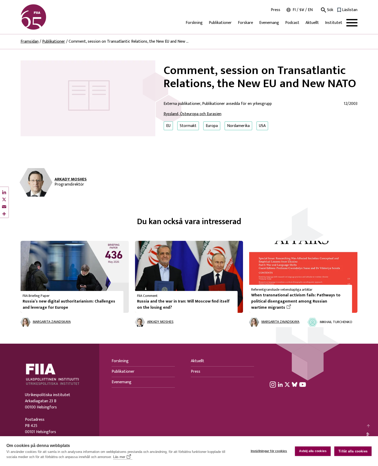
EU (168, 125)
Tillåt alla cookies (352, 451)
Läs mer (119, 457)
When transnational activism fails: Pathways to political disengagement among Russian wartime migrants (295, 301)
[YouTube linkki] (302, 384)
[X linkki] (287, 384)
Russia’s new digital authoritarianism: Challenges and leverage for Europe (69, 304)
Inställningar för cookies (269, 451)
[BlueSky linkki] (294, 384)
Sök (329, 10)
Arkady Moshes (71, 179)
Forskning (194, 22)
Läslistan (349, 10)
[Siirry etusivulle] (45, 17)
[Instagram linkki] (273, 384)
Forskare (245, 22)
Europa (212, 125)
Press (275, 10)
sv (301, 9)
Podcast (292, 22)
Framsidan (30, 41)
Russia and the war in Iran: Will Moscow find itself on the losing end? (183, 304)
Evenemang (269, 22)
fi (294, 9)
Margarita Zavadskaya (52, 322)
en (310, 9)
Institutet (333, 22)
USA (262, 125)
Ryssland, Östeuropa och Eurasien (192, 114)
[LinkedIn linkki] (280, 384)
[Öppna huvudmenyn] (351, 23)
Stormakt (188, 125)
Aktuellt (312, 22)
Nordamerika (238, 125)
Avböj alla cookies (313, 451)
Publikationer (220, 22)
